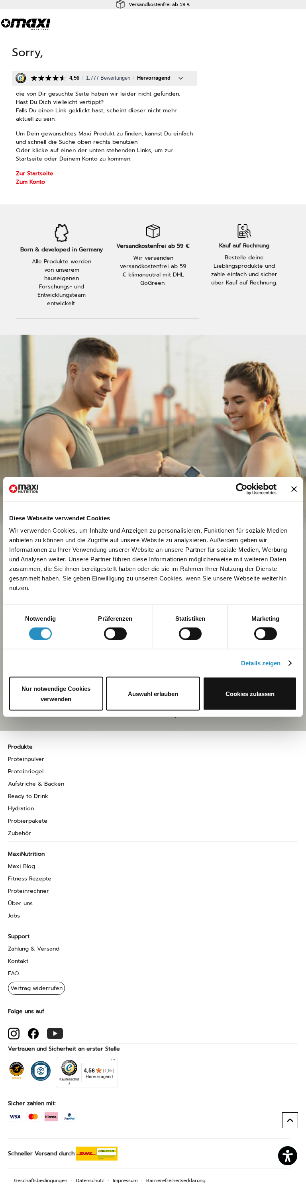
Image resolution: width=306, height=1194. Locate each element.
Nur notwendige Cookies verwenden (56, 693)
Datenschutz (90, 1180)
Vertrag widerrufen (36, 988)
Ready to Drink (28, 796)
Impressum (125, 1180)
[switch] (115, 634)
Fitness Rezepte (29, 878)
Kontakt (18, 961)
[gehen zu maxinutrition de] (14, 1033)
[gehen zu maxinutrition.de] (33, 1033)
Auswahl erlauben (153, 693)
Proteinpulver (26, 759)
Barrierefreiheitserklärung (176, 1180)
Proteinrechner (28, 891)
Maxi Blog (21, 866)
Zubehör (19, 833)
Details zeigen (260, 662)
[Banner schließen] (294, 489)
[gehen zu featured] (55, 1033)
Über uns (20, 903)
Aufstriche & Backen (36, 784)
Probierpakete (27, 821)
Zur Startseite (34, 173)
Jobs (14, 916)
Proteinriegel (25, 771)
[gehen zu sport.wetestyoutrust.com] (16, 1069)
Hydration (21, 808)
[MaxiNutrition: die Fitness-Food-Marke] (26, 24)
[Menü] (113, 1062)
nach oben (290, 1120)
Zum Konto (30, 182)
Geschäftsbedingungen (40, 1180)
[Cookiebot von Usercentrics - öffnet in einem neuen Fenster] (242, 489)
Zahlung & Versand (33, 949)
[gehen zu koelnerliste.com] (41, 1069)
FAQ (13, 973)
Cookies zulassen (250, 693)
